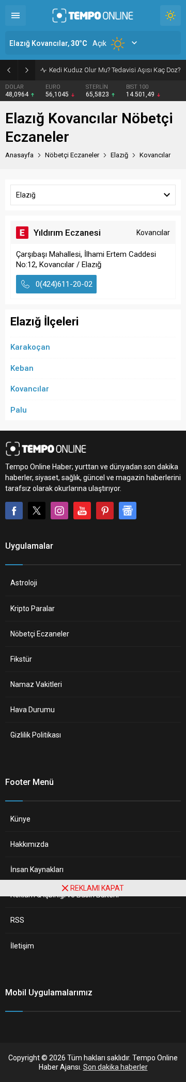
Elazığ (119, 155)
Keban (22, 368)
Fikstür (21, 659)
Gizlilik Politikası (35, 735)
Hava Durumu (32, 710)
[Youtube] (82, 510)
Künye (20, 819)
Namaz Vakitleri (36, 684)
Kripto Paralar (32, 608)
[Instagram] (59, 510)
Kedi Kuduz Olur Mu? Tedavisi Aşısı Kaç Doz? (114, 70)
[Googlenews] (127, 510)
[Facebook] (14, 510)
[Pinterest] (105, 510)
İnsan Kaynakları (37, 869)
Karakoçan (30, 347)
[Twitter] (36, 510)
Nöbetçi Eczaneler (39, 634)
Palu (18, 410)
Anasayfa (19, 155)
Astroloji (23, 583)
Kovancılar (29, 389)
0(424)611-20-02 (64, 284)
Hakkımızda (29, 844)
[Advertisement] (93, 989)
